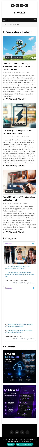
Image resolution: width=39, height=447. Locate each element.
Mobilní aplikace (17, 57)
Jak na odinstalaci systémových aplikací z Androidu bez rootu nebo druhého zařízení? (17, 66)
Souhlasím (11, 444)
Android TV (9, 191)
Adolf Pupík (8, 72)
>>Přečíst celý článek (14, 99)
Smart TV (17, 191)
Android (8, 57)
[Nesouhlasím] (37, 442)
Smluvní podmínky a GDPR (24, 444)
